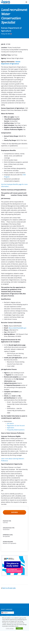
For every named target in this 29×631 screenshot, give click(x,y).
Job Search (10, 423)
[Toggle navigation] (26, 2)
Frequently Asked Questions (16, 430)
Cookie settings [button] (10, 628)
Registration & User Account (16, 425)
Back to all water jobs (9, 588)
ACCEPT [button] (19, 628)
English (5, 612)
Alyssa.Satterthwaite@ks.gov (17, 328)
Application (10, 428)
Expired (14, 512)
